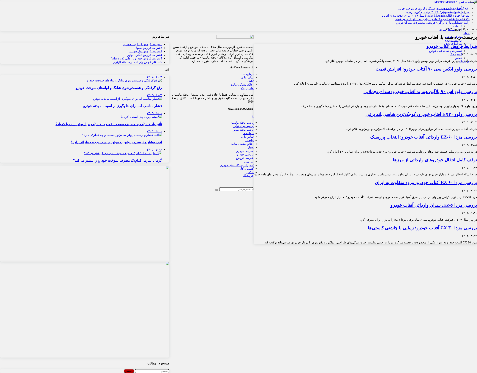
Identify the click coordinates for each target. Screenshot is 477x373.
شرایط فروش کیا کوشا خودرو (142, 44)
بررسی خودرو (453, 40)
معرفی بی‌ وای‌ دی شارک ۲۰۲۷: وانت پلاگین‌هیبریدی (438, 12)
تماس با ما (247, 77)
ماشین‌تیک (247, 88)
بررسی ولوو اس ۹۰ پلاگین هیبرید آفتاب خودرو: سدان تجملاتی (420, 91)
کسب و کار (455, 54)
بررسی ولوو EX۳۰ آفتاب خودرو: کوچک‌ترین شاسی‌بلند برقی (421, 114)
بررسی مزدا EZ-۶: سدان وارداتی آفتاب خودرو (434, 205)
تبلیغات (457, 26)
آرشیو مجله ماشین (242, 122)
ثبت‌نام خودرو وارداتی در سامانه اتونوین (137, 62)
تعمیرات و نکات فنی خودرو (445, 50)
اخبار (467, 33)
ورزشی (457, 47)
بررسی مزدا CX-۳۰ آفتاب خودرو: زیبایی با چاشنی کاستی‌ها (422, 227)
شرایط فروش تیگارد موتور (144, 54)
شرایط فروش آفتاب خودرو (452, 46)
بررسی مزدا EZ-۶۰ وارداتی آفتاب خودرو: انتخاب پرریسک (423, 137)
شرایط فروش (453, 43)
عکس (458, 57)
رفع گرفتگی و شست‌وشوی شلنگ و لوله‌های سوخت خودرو (433, 8)
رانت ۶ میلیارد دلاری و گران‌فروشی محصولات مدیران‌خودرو (433, 22)
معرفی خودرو (453, 36)
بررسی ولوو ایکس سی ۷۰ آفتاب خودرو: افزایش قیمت (426, 69)
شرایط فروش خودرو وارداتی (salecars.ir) (136, 58)
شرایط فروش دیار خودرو (145, 51)
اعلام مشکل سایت (242, 84)
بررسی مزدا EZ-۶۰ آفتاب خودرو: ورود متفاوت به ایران (426, 182)
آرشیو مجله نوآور (243, 126)
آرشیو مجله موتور (243, 129)
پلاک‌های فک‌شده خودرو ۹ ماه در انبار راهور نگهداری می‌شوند (432, 19)
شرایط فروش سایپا (149, 47)
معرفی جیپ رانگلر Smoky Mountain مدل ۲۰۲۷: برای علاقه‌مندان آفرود (426, 15)
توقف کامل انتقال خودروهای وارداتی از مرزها (435, 159)
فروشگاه (464, 61)
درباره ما (248, 73)
